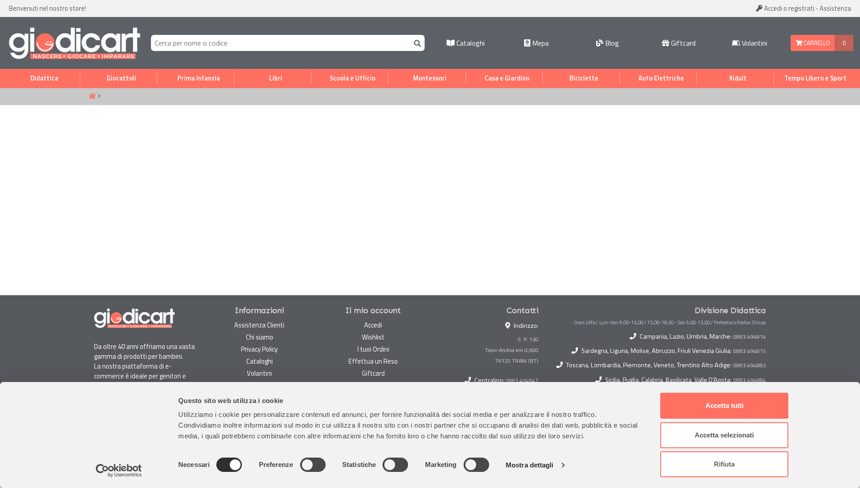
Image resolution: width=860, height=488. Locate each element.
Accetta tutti (724, 405)
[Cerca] (416, 43)
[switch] (313, 465)
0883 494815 (749, 351)
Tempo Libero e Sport (815, 78)
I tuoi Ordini (373, 349)
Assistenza (835, 8)
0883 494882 (749, 365)
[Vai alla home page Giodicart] (74, 43)
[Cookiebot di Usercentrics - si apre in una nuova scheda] (119, 470)
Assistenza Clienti (259, 325)
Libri (275, 78)
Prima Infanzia (198, 78)
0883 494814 (749, 337)
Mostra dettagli (530, 465)
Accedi (788, 8)
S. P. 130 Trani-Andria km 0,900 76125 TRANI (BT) (511, 350)
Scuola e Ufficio (352, 78)
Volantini (753, 43)
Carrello (816, 42)
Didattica (44, 78)
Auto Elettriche (661, 78)
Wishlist (373, 337)
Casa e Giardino (507, 78)
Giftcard (682, 43)
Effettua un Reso (373, 361)
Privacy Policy (259, 349)
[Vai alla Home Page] (92, 97)
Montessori (430, 78)
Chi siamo (259, 337)
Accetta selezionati (724, 435)
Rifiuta (724, 464)
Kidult (738, 78)
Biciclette (583, 78)
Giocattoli (121, 78)
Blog (611, 43)
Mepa (539, 43)
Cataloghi (470, 43)
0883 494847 (522, 380)
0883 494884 (749, 380)
